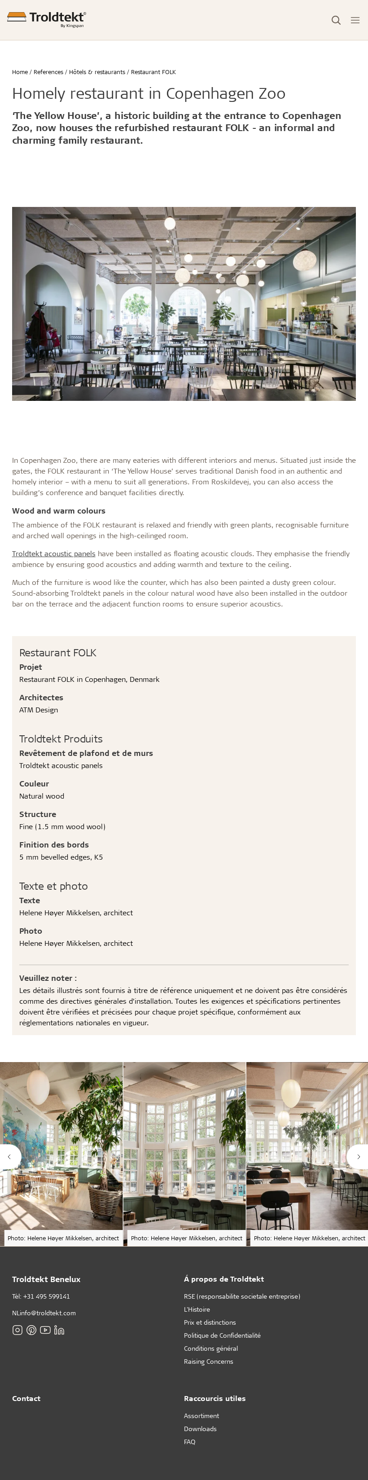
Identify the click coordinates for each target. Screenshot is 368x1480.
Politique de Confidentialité (222, 1335)
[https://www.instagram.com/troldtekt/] (17, 1330)
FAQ (189, 1441)
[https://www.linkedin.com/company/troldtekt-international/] (59, 1330)
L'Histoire (197, 1309)
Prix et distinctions (210, 1322)
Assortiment (201, 1415)
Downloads (200, 1428)
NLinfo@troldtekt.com (44, 1313)
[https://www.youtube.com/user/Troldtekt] (45, 1330)
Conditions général (211, 1348)
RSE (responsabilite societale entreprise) (242, 1296)
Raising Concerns (208, 1361)
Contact (26, 1398)
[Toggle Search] (336, 20)
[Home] (46, 20)
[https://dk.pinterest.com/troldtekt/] (31, 1330)
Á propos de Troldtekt (224, 1278)
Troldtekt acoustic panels (54, 553)
